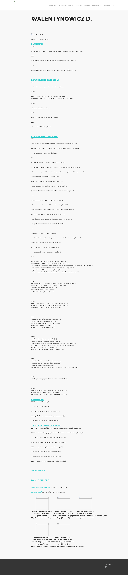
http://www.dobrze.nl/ (38, 470)
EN (113, 5)
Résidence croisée (36, 492)
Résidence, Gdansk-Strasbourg (40, 487)
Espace (58, 6)
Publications (96, 5)
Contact (107, 5)
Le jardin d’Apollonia (66, 5)
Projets (87, 5)
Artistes (79, 5)
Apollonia (52, 5)
